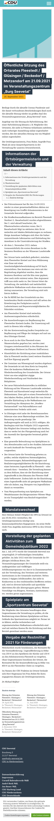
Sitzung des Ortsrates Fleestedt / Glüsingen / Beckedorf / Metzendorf (12, 697)
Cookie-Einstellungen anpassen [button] (17, 815)
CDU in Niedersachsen (12, 761)
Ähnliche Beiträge (16, 198)
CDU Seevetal (8, 748)
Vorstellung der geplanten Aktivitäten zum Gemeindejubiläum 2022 (23, 187)
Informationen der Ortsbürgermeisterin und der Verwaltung (26, 178)
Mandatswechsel (12, 183)
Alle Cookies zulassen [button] (41, 815)
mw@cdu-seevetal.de (12, 758)
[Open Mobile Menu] (49, 4)
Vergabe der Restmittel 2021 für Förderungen (24, 195)
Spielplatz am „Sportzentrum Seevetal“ (21, 192)
